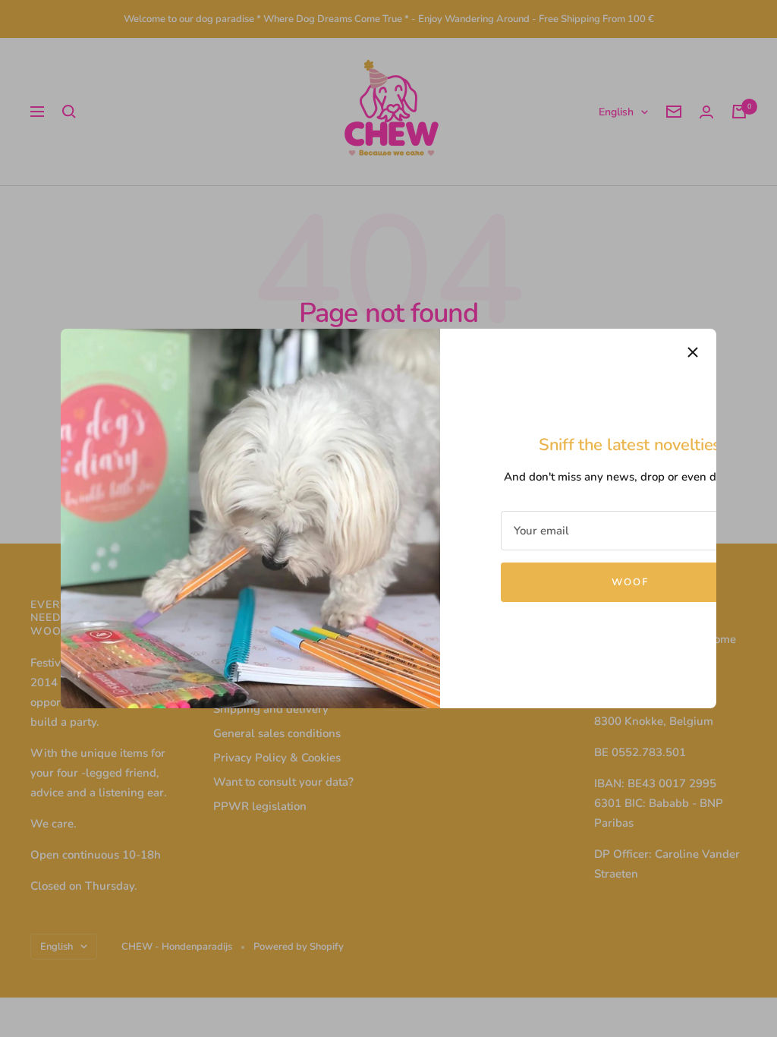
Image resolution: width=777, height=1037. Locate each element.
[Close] (692, 352)
